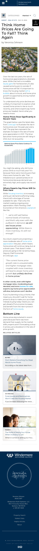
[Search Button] (34, 15)
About (19, 525)
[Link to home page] (11, 3)
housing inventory (16, 194)
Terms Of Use (12, 543)
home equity (18, 309)
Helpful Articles (19, 522)
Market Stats (19, 518)
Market (4, 20)
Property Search (19, 515)
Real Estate (12, 20)
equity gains (8, 84)
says (16, 256)
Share (36, 24)
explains (30, 208)
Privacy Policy (26, 543)
